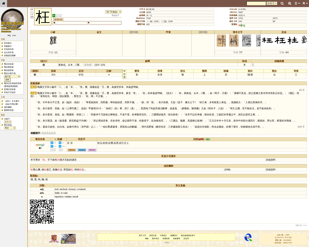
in (62, 192)
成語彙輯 (8, 107)
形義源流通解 (10, 55)
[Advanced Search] (289, 3)
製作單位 (155, 238)
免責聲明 (176, 238)
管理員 (167, 242)
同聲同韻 (71, 150)
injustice (59, 196)
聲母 (6, 86)
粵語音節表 (9, 64)
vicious (72, 189)
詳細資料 (271, 159)
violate (68, 196)
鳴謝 (147, 238)
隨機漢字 (174, 235)
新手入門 (142, 235)
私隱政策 (166, 238)
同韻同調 (82, 150)
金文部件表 (9, 52)
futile (57, 192)
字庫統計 (163, 235)
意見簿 (186, 238)
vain (65, 192)
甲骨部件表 (9, 49)
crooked (81, 189)
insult (75, 196)
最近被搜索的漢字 (188, 235)
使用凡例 (152, 235)
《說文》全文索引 (11, 101)
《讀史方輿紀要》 (11, 104)
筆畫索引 (8, 46)
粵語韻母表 (9, 70)
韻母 (11, 86)
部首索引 (8, 43)
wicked (63, 189)
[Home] (3, 3)
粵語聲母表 (9, 67)
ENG (14, 35)
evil (56, 189)
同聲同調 (92, 150)
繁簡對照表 (9, 110)
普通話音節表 (10, 89)
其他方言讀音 (10, 92)
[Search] (282, 3)
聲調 (15, 86)
